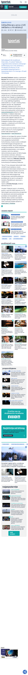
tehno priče (5, 444)
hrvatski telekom (7, 236)
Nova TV (16, 236)
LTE (10, 238)
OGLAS (14, 15)
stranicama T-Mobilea (8, 203)
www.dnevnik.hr (16, 133)
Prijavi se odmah (8, 435)
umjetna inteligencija (17, 444)
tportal (23, 236)
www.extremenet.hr (7, 112)
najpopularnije (10, 487)
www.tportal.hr (5, 133)
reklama (4, 238)
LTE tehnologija (18, 238)
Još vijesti (12, 533)
